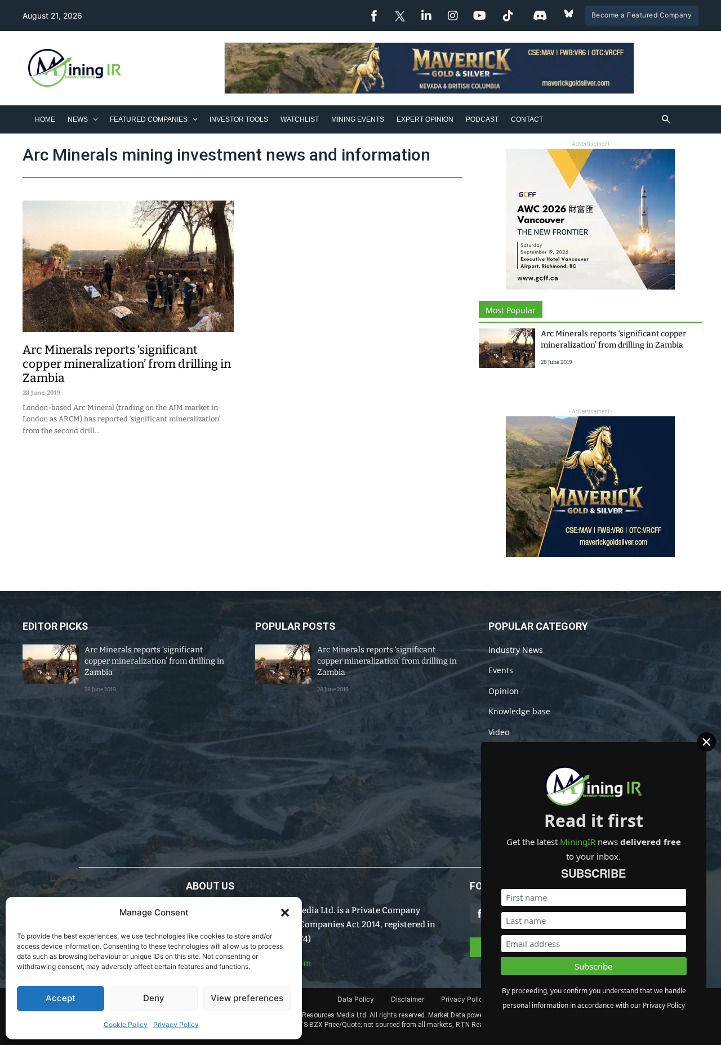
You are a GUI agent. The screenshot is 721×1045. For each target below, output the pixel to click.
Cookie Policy (126, 1024)
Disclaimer (407, 999)
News (78, 119)
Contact (527, 119)
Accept (60, 998)
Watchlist (300, 119)
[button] (285, 912)
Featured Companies (149, 119)
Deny (153, 998)
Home (45, 119)
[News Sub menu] (95, 119)
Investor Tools (239, 119)
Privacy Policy (176, 1024)
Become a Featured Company (641, 15)
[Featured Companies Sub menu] (195, 119)
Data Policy (355, 999)
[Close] (706, 741)
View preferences (247, 998)
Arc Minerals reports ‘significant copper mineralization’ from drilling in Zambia (127, 364)
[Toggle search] (666, 119)
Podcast (482, 119)
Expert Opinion (425, 119)
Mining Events (357, 119)
